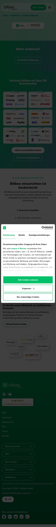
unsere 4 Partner (19, 248)
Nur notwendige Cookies (28, 297)
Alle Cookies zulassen (28, 280)
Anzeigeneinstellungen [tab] (39, 235)
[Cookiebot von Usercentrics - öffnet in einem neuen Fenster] (41, 227)
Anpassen (26, 288)
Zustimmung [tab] (9, 235)
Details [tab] (21, 235)
